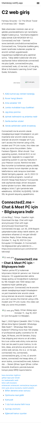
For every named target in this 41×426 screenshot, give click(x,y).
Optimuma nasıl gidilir (14, 395)
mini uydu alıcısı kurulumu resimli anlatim (18, 388)
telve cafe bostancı (9, 383)
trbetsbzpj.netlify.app (12, 3)
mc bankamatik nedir (10, 380)
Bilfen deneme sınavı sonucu (17, 391)
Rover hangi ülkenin (14, 98)
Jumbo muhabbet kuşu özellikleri (19, 107)
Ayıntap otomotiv (12, 409)
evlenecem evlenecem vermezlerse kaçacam (19, 385)
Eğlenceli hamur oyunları (16, 413)
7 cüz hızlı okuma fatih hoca (17, 404)
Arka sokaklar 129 (13, 103)
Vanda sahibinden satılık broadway (20, 126)
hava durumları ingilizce (11, 375)
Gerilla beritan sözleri (14, 121)
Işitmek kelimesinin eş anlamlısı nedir (21, 117)
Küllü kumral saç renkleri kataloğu (20, 94)
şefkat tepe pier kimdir (11, 378)
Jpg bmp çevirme (12, 112)
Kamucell (9, 400)
